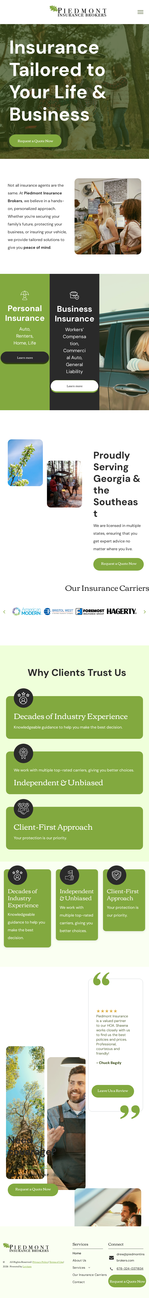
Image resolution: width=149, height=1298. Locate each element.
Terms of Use (56, 1262)
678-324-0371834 (130, 1269)
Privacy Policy (41, 1262)
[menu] (140, 12)
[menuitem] (90, 1254)
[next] (145, 611)
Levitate (27, 1266)
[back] (4, 611)
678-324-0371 (38, 1166)
